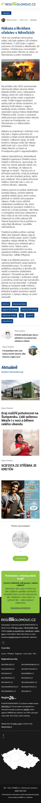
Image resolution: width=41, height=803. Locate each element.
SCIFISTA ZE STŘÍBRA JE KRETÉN (19, 467)
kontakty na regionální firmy (15, 631)
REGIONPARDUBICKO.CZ (30, 664)
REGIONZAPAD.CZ (7, 669)
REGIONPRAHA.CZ (8, 678)
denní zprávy (19, 628)
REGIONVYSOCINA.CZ (29, 669)
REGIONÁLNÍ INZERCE (21, 608)
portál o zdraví (17, 724)
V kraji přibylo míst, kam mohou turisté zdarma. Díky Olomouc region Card (14, 354)
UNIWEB (26, 709)
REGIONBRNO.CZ (27, 673)
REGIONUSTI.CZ (7, 682)
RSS (34, 654)
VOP (21, 791)
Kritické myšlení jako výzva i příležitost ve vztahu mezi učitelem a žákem (26, 338)
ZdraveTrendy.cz (6, 727)
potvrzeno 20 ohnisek (29, 310)
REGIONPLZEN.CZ (7, 664)
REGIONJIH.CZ (6, 673)
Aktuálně (6, 13)
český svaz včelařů (9, 315)
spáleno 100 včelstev (10, 310)
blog (21, 315)
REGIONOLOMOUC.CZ (29, 682)
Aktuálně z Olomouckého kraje (12, 372)
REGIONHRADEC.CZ (8, 691)
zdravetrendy (7, 321)
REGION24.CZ (26, 691)
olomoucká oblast (19, 304)
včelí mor (6, 304)
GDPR (17, 791)
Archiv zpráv (27, 654)
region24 (30, 315)
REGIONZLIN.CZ (27, 678)
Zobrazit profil (21, 558)
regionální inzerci (13, 637)
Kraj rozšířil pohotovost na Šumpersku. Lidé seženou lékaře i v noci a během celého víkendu (19, 418)
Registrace (18, 654)
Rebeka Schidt (11, 20)
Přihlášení (10, 654)
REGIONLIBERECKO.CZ (9, 687)
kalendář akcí (29, 631)
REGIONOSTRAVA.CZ (29, 687)
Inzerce (3, 654)
